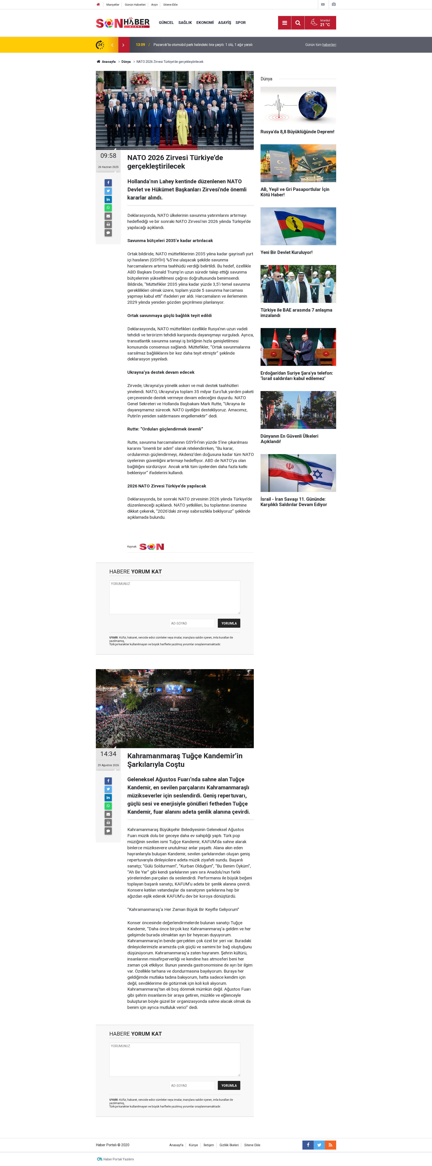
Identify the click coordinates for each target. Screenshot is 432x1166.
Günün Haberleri (135, 4)
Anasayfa (176, 1145)
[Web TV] (322, 4)
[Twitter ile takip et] (319, 1145)
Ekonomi (205, 22)
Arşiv (154, 4)
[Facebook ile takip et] (308, 1145)
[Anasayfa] (98, 4)
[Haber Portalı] (123, 22)
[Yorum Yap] (108, 232)
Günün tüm (320, 45)
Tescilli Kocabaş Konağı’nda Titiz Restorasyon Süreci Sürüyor (201, 45)
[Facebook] (108, 182)
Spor (241, 22)
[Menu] (285, 23)
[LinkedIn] (108, 199)
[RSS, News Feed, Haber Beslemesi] (330, 1145)
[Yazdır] (108, 224)
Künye (193, 1145)
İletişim (209, 1145)
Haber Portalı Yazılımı (119, 1159)
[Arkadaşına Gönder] (108, 216)
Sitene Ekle (170, 4)
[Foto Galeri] (333, 4)
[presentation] (112, 45)
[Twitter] (108, 191)
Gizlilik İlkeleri (229, 1145)
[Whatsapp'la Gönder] (108, 207)
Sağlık (185, 22)
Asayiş (224, 22)
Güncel (166, 22)
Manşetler (112, 4)
